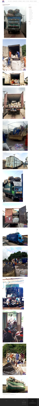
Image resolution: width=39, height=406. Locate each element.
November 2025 (31, 12)
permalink (15, 394)
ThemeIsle (35, 403)
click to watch (8, 169)
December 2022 (31, 18)
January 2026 (30, 11)
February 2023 (30, 17)
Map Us (6, 400)
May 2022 (30, 19)
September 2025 (31, 13)
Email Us (15, 400)
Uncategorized (9, 394)
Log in (29, 24)
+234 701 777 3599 (24, 402)
